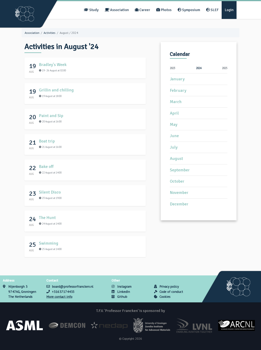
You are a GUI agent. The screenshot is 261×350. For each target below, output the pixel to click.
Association (119, 10)
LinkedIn (123, 291)
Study (93, 10)
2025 (224, 68)
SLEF (214, 10)
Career (144, 10)
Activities (49, 33)
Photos (166, 10)
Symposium (190, 10)
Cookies (164, 296)
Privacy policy (169, 286)
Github (121, 296)
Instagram (123, 286)
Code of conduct (171, 291)
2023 (172, 68)
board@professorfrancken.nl (72, 286)
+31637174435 (63, 291)
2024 (198, 68)
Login (229, 10)
